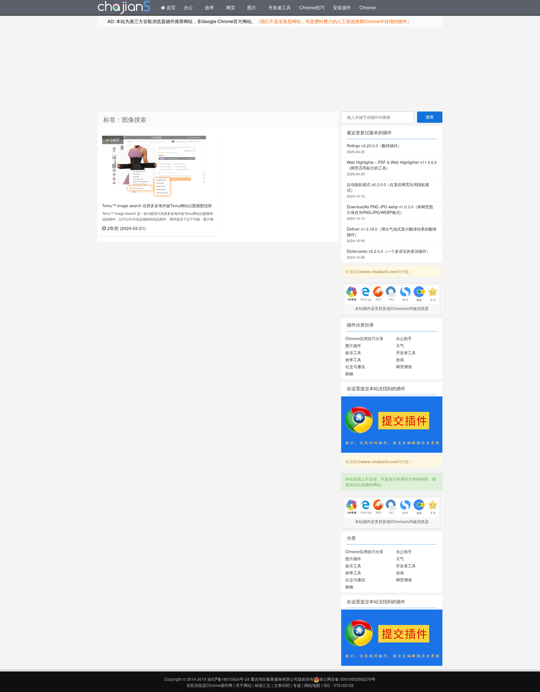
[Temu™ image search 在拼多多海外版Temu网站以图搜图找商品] (154, 167)
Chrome (367, 7)
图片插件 (353, 345)
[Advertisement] (270, 69)
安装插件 (342, 7)
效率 (209, 7)
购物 (349, 373)
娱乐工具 (353, 352)
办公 (188, 7)
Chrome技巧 (312, 7)
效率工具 (353, 359)
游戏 (400, 359)
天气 (400, 345)
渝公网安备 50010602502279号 (347, 679)
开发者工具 (279, 7)
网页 (230, 7)
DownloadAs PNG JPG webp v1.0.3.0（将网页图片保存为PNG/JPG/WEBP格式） (390, 212)
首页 (170, 7)
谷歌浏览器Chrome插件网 (209, 685)
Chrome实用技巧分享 (364, 338)
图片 (251, 7)
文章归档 (282, 685)
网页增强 (404, 366)
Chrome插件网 (124, 8)
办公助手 (113, 139)
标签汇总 (263, 685)
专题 (297, 685)
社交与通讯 (355, 366)
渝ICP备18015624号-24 (228, 679)
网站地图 (312, 685)
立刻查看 (203, 228)
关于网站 (243, 685)
